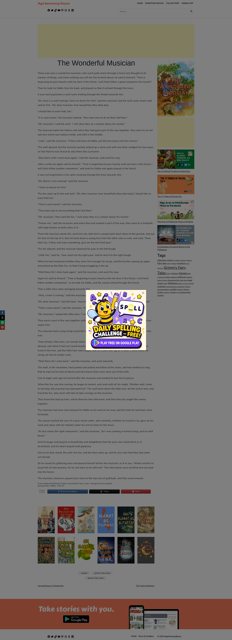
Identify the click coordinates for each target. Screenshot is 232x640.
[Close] (143, 293)
